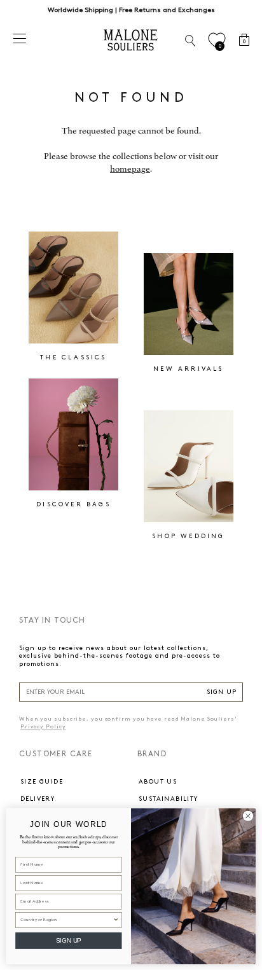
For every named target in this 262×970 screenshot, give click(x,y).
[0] (216, 40)
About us (158, 782)
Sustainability (168, 799)
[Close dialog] (248, 815)
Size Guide (41, 782)
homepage (130, 169)
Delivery (37, 799)
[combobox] (66, 919)
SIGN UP (222, 692)
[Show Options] (116, 919)
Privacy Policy (43, 727)
